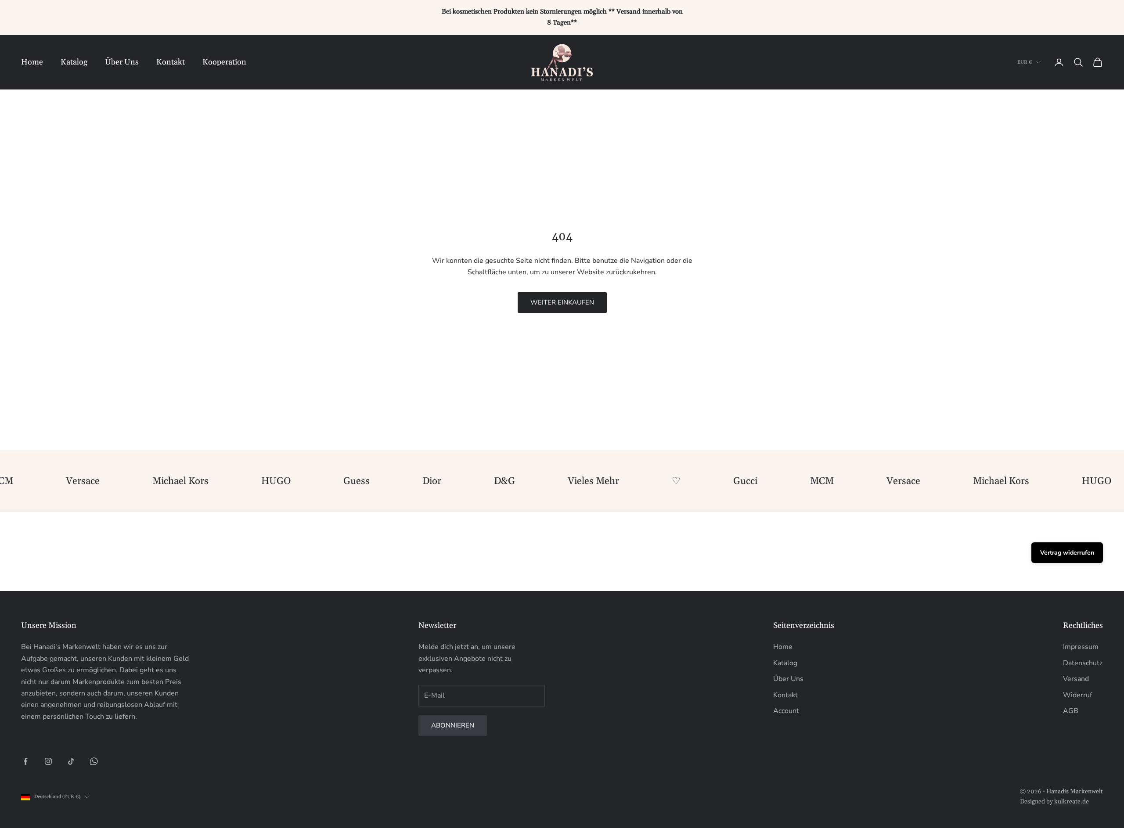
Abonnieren (452, 725)
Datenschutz (1082, 663)
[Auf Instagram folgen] (48, 761)
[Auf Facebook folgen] (25, 761)
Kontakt (170, 62)
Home (32, 62)
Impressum (1081, 647)
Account (786, 711)
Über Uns (122, 62)
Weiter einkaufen (562, 302)
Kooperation (224, 62)
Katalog (74, 62)
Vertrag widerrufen (1067, 552)
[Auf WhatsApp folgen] (94, 761)
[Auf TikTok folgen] (71, 761)
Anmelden (1027, 800)
